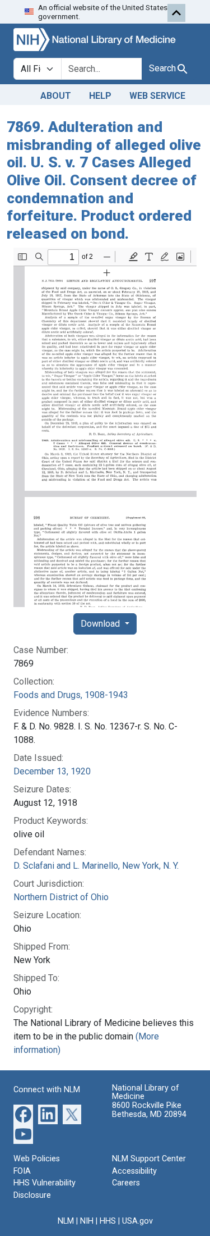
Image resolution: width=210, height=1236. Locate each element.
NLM (66, 1221)
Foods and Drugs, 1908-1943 (70, 695)
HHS (108, 1221)
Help (100, 95)
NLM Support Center (149, 1159)
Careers (126, 1183)
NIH (87, 1221)
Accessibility (134, 1171)
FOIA (22, 1171)
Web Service (157, 95)
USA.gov (137, 1221)
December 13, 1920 (52, 771)
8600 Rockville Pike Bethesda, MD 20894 (149, 1110)
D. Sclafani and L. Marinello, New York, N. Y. (96, 865)
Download (101, 623)
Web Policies (36, 1159)
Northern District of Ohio (61, 897)
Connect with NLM (46, 1089)
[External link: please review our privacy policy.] (23, 1114)
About (55, 95)
